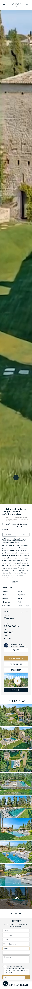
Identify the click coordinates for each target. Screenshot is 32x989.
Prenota (16, 650)
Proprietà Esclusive (22, 517)
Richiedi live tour (16, 664)
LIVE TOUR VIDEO (16, 690)
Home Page (5, 517)
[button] (22, 612)
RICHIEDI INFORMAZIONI (16, 658)
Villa (12, 517)
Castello (16, 517)
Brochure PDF (16, 670)
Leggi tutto (16, 582)
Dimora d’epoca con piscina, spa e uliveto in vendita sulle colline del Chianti (15, 520)
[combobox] (16, 953)
